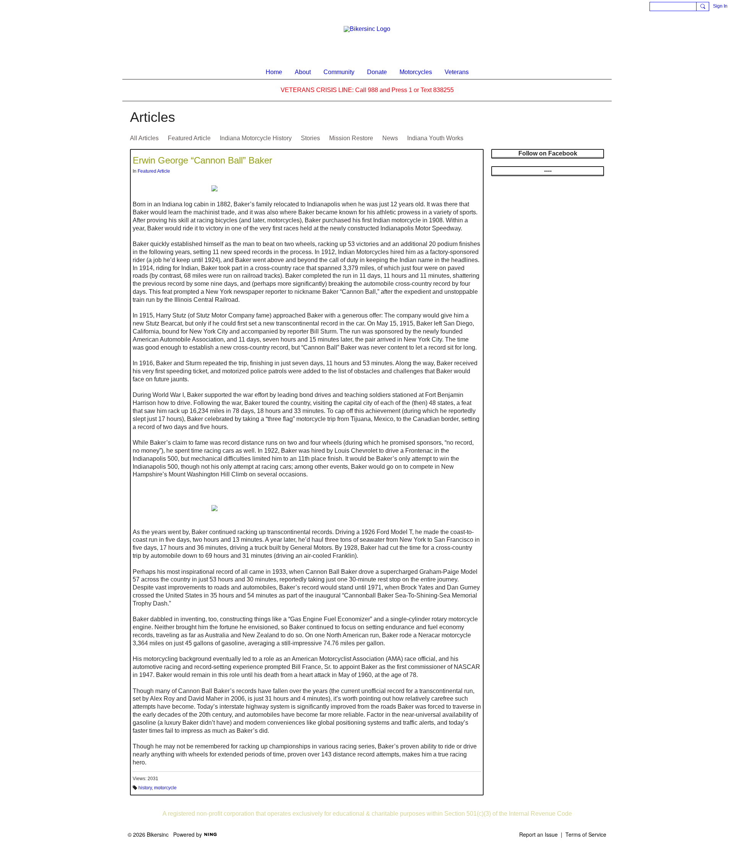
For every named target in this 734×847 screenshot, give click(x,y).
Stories (310, 138)
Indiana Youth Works (435, 138)
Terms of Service (585, 834)
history (145, 787)
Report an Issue (538, 834)
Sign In (720, 6)
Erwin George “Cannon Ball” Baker (202, 160)
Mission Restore (351, 138)
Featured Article (189, 138)
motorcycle (165, 787)
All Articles (144, 138)
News (390, 138)
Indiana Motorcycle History (256, 138)
